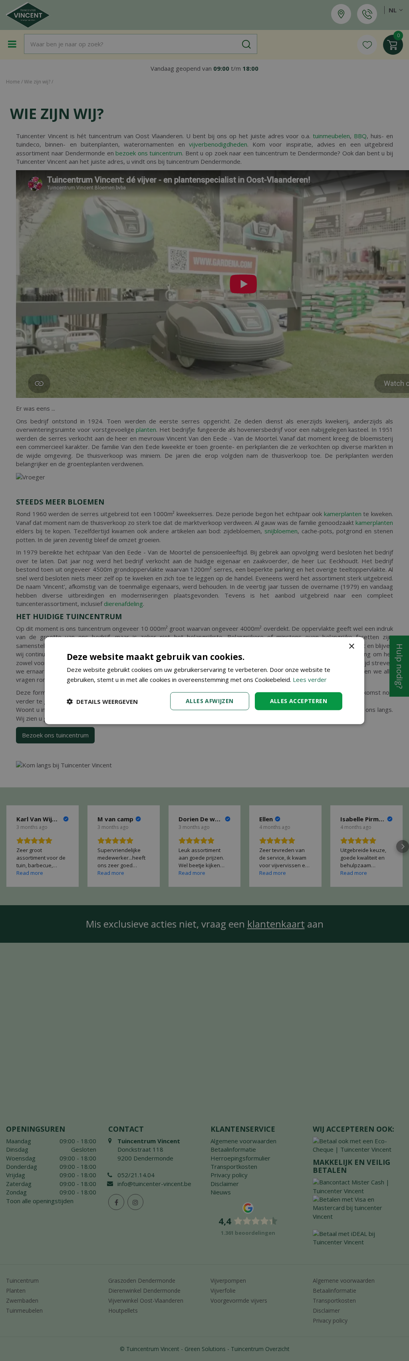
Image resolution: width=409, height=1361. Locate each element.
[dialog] (204, 680)
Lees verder (310, 679)
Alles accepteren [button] (298, 701)
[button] (102, 701)
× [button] (351, 646)
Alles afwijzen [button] (210, 701)
